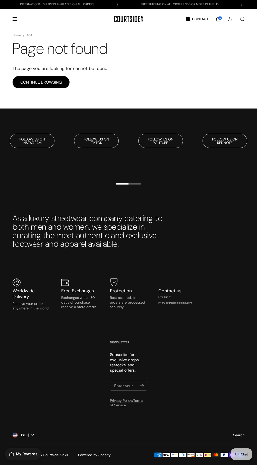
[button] (218, 19)
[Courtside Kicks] (128, 19)
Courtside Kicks (55, 455)
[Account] (230, 19)
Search (238, 435)
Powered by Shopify (94, 455)
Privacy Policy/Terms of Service (126, 402)
